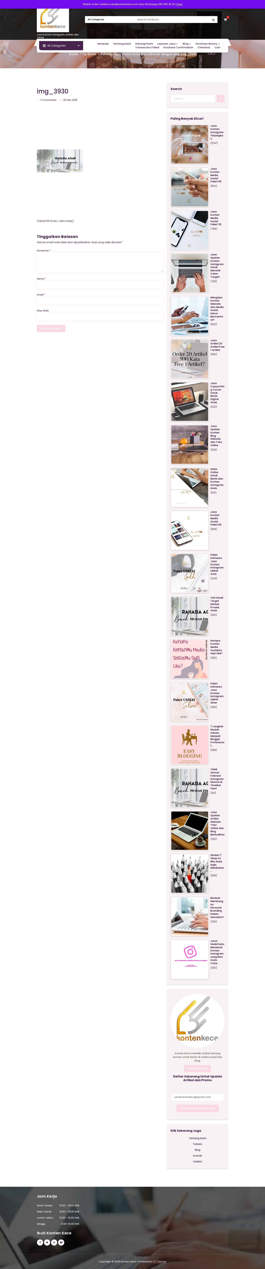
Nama (41, 279)
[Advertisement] (100, 126)
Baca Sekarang (197, 1068)
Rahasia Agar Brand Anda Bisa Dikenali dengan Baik (140, 54)
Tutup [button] (178, 4)
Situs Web (43, 310)
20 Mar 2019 (70, 100)
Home (73, 54)
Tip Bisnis (89, 54)
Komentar (44, 250)
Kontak (197, 1155)
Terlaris (197, 1144)
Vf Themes (159, 1261)
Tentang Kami (197, 1138)
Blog (197, 1150)
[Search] (221, 98)
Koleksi (197, 1161)
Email (41, 294)
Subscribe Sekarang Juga (197, 1108)
